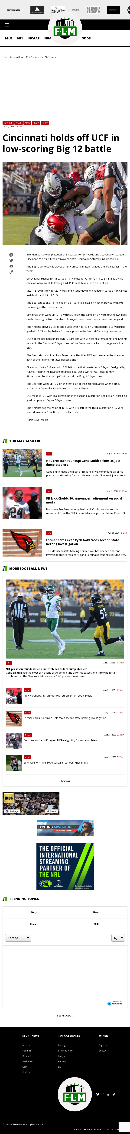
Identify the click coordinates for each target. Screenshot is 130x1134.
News (27, 123)
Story (45, 123)
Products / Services (92, 1129)
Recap (36, 123)
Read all (65, 780)
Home (5, 57)
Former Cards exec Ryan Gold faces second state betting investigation (65, 718)
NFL (20, 38)
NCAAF (33, 38)
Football (8, 123)
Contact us (108, 1129)
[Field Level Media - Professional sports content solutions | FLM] (64, 28)
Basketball (27, 1061)
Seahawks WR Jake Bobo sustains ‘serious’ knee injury (56, 762)
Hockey (26, 1072)
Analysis (62, 1056)
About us (78, 1129)
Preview (62, 1061)
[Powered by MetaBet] (115, 1003)
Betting (61, 1045)
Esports (103, 1045)
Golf (24, 1066)
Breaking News (66, 1050)
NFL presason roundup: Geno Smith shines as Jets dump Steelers (46, 669)
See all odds (65, 1015)
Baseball (26, 1056)
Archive (26, 1045)
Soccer (102, 1050)
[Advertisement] (65, 92)
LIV (59, 1066)
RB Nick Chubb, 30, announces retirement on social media (58, 695)
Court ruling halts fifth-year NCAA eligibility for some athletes (60, 740)
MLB (8, 38)
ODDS (86, 38)
